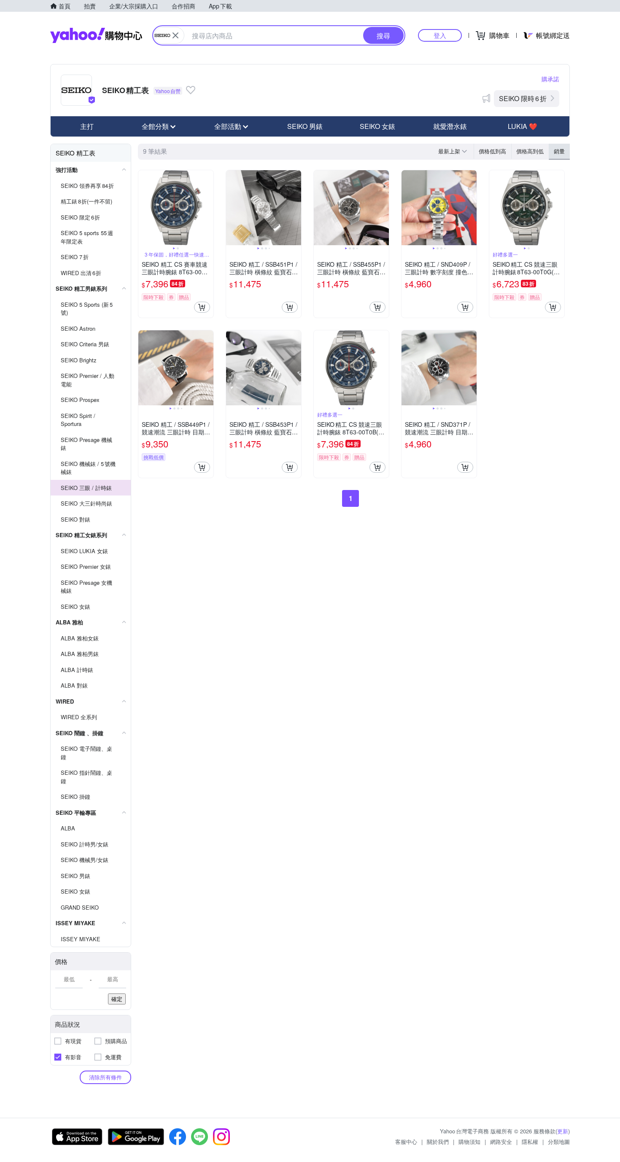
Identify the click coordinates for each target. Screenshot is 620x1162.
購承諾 (550, 79)
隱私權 (530, 1142)
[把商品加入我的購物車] (202, 307)
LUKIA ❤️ (522, 126)
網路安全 (501, 1142)
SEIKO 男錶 (305, 126)
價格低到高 (492, 151)
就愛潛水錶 (450, 126)
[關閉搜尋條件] (175, 35)
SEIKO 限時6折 (523, 98)
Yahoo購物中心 (96, 35)
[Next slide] (207, 207)
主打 (87, 126)
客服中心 (406, 1142)
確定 (116, 999)
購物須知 (469, 1142)
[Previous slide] (143, 207)
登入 (440, 35)
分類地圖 (559, 1142)
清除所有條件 (105, 1077)
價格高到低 (530, 151)
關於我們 (438, 1142)
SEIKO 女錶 (377, 126)
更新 (562, 1131)
